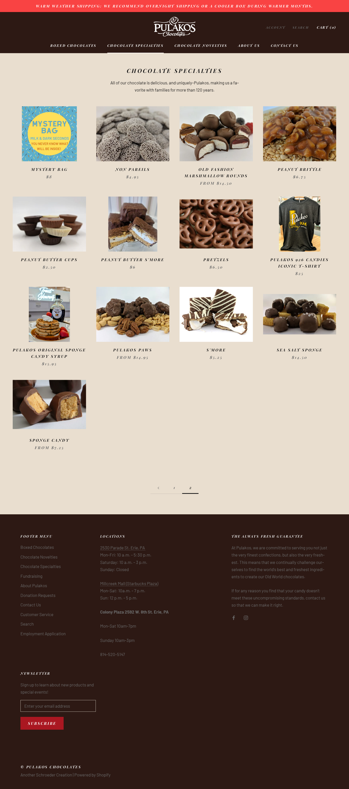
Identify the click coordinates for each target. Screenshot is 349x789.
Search (301, 27)
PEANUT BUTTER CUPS (49, 259)
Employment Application (43, 633)
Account (275, 27)
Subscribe (42, 723)
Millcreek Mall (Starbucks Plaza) (129, 583)
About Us (249, 45)
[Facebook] (233, 617)
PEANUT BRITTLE (300, 169)
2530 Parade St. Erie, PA (123, 547)
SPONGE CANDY (49, 440)
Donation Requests (37, 595)
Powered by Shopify (92, 774)
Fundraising (31, 576)
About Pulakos (33, 585)
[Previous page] (158, 488)
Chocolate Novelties (201, 45)
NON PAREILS (132, 169)
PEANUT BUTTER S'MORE (132, 259)
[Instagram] (246, 617)
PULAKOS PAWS (132, 349)
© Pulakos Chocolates (50, 766)
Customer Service (36, 614)
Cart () (326, 27)
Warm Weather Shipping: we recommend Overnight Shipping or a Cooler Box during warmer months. (174, 6)
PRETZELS (216, 259)
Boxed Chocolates (73, 45)
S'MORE (216, 349)
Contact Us (285, 45)
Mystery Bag (49, 169)
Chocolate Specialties (135, 45)
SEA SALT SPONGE (299, 349)
